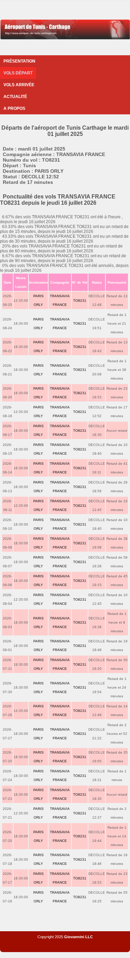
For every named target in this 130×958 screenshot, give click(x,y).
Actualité (15, 96)
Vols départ (18, 73)
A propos (14, 108)
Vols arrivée (18, 84)
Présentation (19, 61)
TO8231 (79, 300)
